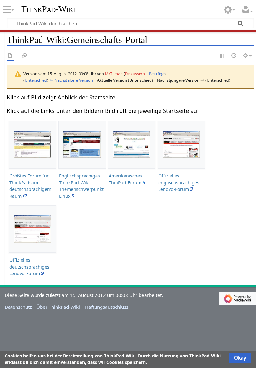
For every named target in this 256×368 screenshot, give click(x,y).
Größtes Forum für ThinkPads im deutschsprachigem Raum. (30, 186)
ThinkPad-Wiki (48, 9)
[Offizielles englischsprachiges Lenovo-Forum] (181, 144)
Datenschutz (18, 307)
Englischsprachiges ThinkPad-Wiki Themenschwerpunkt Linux (81, 186)
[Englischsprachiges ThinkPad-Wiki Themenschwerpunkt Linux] (82, 144)
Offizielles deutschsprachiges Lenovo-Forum (29, 266)
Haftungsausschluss (106, 307)
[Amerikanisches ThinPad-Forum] (131, 144)
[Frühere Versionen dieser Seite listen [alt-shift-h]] (234, 56)
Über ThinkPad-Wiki (58, 307)
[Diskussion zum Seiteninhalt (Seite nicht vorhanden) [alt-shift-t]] (24, 56)
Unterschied (36, 80)
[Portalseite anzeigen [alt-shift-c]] (10, 56)
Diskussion (135, 73)
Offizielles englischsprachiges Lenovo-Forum (178, 182)
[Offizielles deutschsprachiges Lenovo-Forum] (32, 229)
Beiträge (157, 73)
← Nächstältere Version (71, 80)
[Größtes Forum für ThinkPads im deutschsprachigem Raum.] (32, 144)
